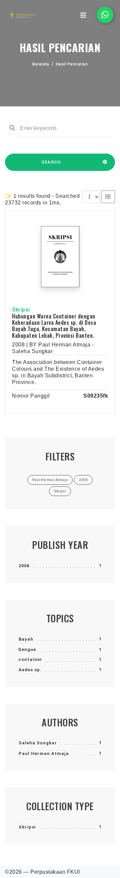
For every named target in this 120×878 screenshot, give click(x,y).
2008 (24, 565)
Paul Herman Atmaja (44, 753)
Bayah (26, 639)
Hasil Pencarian (72, 64)
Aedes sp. (30, 669)
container (30, 659)
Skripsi (27, 826)
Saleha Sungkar (38, 742)
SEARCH (51, 162)
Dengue (27, 649)
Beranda (40, 64)
